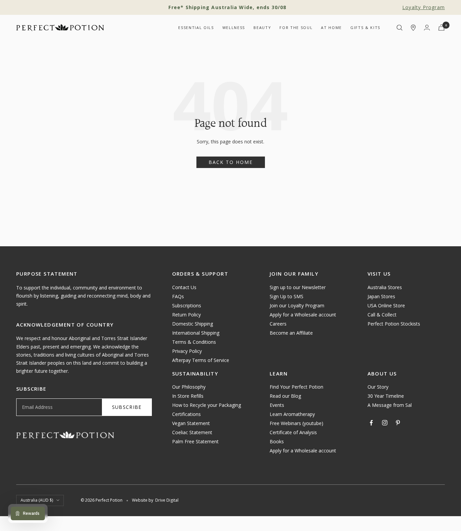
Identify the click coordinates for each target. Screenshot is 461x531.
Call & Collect (382, 314)
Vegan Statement (191, 423)
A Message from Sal (390, 405)
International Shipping (195, 333)
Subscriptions (186, 305)
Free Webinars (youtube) (296, 423)
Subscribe (127, 407)
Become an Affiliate (291, 333)
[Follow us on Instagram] (385, 423)
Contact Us (184, 287)
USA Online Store (386, 305)
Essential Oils (196, 27)
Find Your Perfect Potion (296, 387)
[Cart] (441, 27)
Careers (278, 323)
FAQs (178, 296)
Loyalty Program (423, 7)
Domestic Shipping (192, 323)
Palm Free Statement (195, 441)
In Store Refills (188, 396)
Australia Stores (385, 287)
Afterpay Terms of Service (200, 360)
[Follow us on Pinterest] (398, 423)
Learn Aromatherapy (292, 414)
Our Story (378, 387)
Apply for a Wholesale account (303, 314)
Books (277, 441)
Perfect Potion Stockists (394, 323)
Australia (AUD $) (37, 500)
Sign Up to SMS (286, 296)
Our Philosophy (189, 387)
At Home (331, 27)
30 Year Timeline (386, 396)
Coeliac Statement (192, 432)
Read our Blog (285, 396)
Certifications (186, 414)
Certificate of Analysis (293, 432)
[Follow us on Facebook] (372, 423)
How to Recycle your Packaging (206, 405)
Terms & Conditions (194, 342)
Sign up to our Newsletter (298, 287)
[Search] (400, 28)
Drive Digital (167, 500)
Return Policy (186, 314)
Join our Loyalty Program (297, 305)
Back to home (231, 162)
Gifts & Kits (365, 27)
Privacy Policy (187, 351)
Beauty (262, 27)
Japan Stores (381, 296)
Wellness (233, 27)
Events (277, 405)
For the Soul (296, 27)
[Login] (427, 27)
